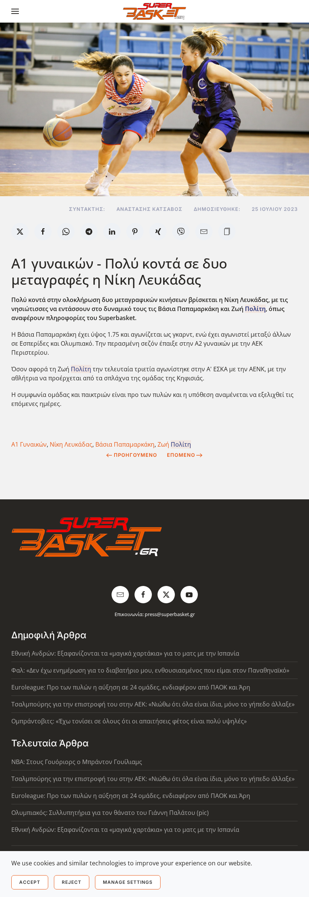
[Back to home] (154, 11)
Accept (29, 882)
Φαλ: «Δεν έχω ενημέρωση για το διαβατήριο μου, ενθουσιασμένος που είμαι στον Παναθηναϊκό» (150, 670)
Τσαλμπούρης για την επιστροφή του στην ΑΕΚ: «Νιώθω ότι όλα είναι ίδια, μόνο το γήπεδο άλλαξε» (153, 704)
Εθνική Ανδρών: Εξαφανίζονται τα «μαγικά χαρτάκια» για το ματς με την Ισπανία (125, 653)
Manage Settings (128, 882)
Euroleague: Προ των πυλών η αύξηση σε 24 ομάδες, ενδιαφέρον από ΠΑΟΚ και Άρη (130, 687)
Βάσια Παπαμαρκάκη (124, 444)
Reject (71, 882)
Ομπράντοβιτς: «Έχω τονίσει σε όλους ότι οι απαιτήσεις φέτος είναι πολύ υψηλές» (129, 721)
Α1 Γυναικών (29, 444)
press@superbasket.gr (170, 614)
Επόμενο (181, 455)
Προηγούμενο (135, 455)
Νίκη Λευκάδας (71, 444)
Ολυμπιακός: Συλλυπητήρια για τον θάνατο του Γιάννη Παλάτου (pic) (110, 813)
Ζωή (174, 444)
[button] (15, 11)
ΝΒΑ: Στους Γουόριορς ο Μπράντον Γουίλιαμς (76, 762)
